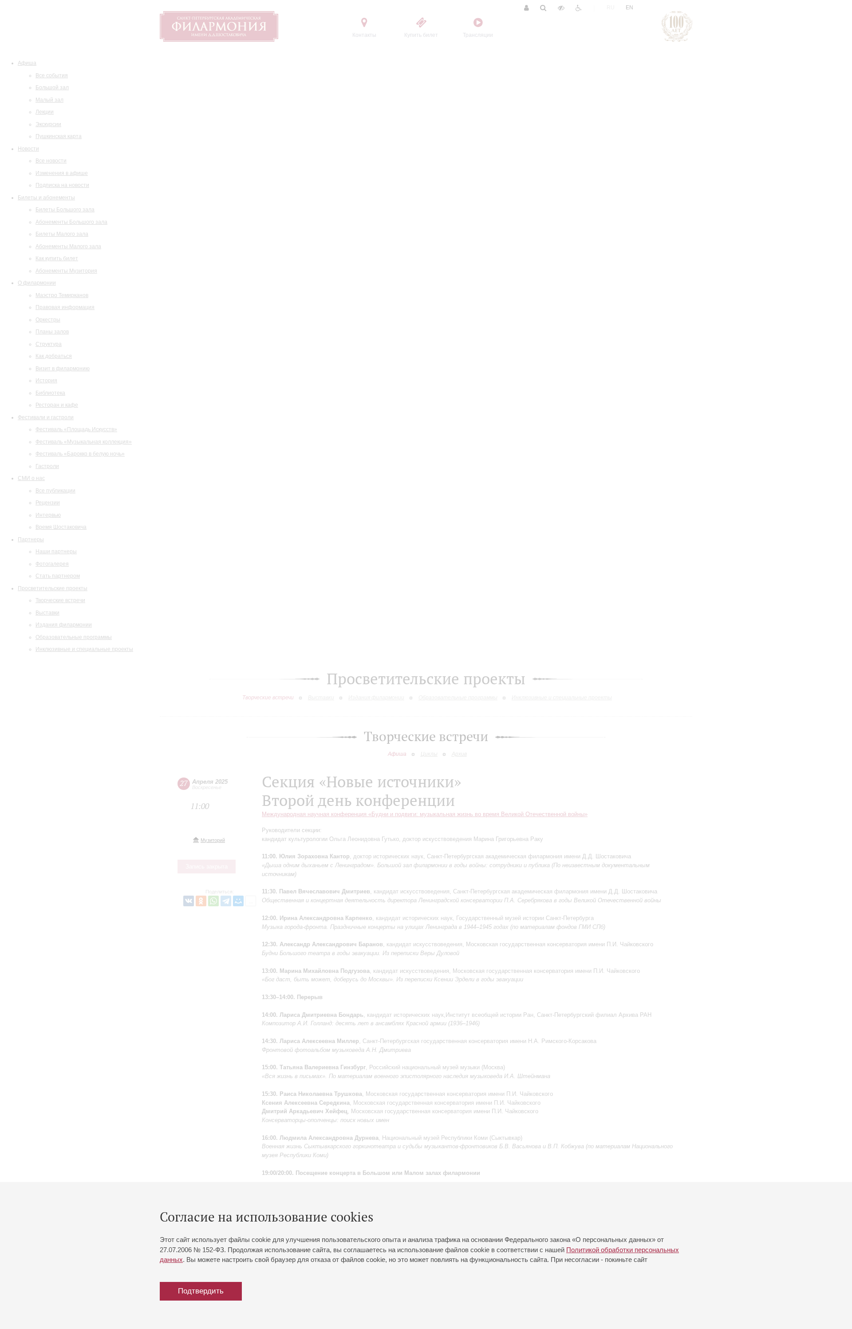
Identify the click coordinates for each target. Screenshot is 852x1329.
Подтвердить (201, 1291)
